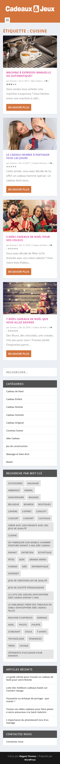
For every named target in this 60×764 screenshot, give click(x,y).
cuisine (12, 535)
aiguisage (33, 483)
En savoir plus (18, 107)
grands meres (37, 559)
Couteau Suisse (14, 430)
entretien (27, 552)
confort (28, 518)
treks (11, 645)
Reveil (9, 461)
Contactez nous (14, 741)
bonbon (29, 504)
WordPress (30, 759)
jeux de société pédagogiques (26, 587)
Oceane (13, 81)
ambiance (14, 490)
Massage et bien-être (17, 454)
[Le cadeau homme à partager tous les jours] (30, 134)
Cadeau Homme (39, 163)
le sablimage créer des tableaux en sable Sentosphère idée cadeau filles (30, 607)
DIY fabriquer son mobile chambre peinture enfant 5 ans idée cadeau (29, 544)
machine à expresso (20, 617)
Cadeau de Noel (39, 245)
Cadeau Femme (14, 406)
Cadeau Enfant (14, 399)
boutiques (44, 504)
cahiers (12, 511)
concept (41, 511)
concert (13, 518)
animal (28, 490)
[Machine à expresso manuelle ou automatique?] (30, 52)
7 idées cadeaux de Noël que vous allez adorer (27, 320)
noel (11, 624)
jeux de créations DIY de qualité (27, 580)
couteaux (44, 518)
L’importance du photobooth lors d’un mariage (27, 721)
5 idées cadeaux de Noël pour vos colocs (28, 238)
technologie (16, 638)
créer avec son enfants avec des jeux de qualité (28, 527)
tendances (35, 638)
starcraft (14, 631)
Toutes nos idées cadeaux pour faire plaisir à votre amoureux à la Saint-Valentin (29, 710)
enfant (12, 552)
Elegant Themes (27, 756)
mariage (42, 617)
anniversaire (16, 497)
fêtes (11, 559)
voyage (24, 645)
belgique (13, 504)
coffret (27, 511)
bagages (34, 497)
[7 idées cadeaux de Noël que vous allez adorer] (30, 298)
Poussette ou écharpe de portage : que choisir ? (27, 700)
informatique (40, 566)
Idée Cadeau (36, 81)
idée (24, 566)
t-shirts (42, 631)
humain (12, 566)
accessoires (15, 483)
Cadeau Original (15, 422)
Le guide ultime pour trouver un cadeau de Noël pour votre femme (29, 678)
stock (28, 631)
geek (22, 559)
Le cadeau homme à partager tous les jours (28, 156)
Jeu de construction (17, 446)
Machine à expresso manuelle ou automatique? (28, 74)
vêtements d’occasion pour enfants (25, 654)
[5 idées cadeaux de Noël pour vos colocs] (30, 216)
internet (13, 573)
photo (23, 624)
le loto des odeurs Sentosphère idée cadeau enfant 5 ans (28, 596)
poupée (36, 624)
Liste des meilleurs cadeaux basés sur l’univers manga (27, 689)
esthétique (45, 552)
